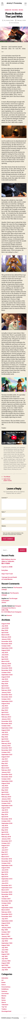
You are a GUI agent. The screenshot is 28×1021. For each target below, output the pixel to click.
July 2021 (4, 759)
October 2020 (6, 779)
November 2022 (6, 723)
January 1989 (5, 967)
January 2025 (6, 666)
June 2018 (4, 828)
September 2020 (7, 781)
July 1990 (4, 958)
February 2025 (6, 663)
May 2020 (4, 790)
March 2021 (5, 768)
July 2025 (4, 652)
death (5, 454)
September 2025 (6, 648)
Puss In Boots (13, 464)
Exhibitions (5, 989)
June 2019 (4, 812)
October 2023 (6, 699)
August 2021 (5, 757)
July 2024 (4, 679)
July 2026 (4, 626)
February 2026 (6, 637)
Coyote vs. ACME (6, 567)
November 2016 (6, 861)
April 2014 (4, 876)
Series (3, 1000)
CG (4, 451)
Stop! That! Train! (7, 574)
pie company (20, 462)
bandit (15, 449)
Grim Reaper (16, 457)
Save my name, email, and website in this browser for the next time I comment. (13, 533)
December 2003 (6, 914)
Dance (3, 984)
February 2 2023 (21, 20)
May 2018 (4, 830)
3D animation (7, 447)
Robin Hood (15, 466)
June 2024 (4, 681)
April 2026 (4, 632)
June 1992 (4, 950)
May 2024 (4, 683)
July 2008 (4, 896)
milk (24, 461)
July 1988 (4, 969)
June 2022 (4, 734)
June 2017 (4, 850)
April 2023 (4, 712)
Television (4, 1004)
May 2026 (4, 630)
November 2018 (6, 819)
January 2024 (6, 692)
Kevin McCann (12, 461)
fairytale (22, 454)
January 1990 (6, 961)
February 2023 (6, 717)
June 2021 (4, 761)
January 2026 (6, 639)
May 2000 (4, 925)
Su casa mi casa (15, 467)
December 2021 (6, 748)
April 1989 (4, 965)
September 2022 (6, 728)
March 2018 (5, 834)
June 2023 (4, 708)
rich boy (9, 466)
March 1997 (5, 934)
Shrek (9, 467)
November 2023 (6, 697)
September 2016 (6, 865)
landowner (19, 461)
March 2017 (5, 856)
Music (3, 998)
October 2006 (6, 903)
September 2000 (7, 921)
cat (23, 449)
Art (2, 980)
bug (21, 449)
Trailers (4, 1009)
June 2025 (4, 655)
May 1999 (4, 930)
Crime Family (7, 452)
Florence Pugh (7, 456)
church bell (16, 451)
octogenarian (12, 462)
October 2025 (6, 646)
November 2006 (6, 901)
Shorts (3, 1002)
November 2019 (6, 801)
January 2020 (6, 799)
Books (3, 982)
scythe (5, 467)
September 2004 (7, 907)
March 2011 (5, 890)
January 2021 (5, 772)
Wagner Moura (7, 469)
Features (15, 9)
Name (3, 512)
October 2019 (5, 803)
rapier (18, 464)
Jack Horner (19, 459)
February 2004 (6, 912)
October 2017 (5, 843)
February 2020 (6, 796)
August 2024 (5, 677)
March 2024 (5, 688)
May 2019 (4, 814)
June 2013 (4, 881)
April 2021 (4, 765)
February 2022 (6, 743)
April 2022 (4, 739)
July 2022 (4, 732)
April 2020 (4, 792)
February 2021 (6, 770)
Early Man (4, 570)
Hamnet (9, 615)
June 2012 (4, 883)
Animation (8, 9)
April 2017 (4, 854)
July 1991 (4, 956)
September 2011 (6, 887)
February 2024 (6, 690)
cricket (22, 451)
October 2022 (5, 725)
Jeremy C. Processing (14, 3)
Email (3, 519)
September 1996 (6, 938)
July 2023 (4, 706)
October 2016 (5, 863)
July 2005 (4, 905)
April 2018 (4, 832)
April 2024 (4, 686)
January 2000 (6, 927)
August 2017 (5, 845)
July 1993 (4, 947)
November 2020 (6, 777)
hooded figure (11, 459)
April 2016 (4, 872)
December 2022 (6, 721)
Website (3, 526)
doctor (9, 454)
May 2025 (4, 657)
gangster (14, 456)
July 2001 (4, 918)
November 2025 (6, 643)
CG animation (9, 451)
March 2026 (5, 635)
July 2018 (4, 825)
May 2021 (4, 763)
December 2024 (6, 668)
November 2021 (6, 750)
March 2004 (5, 910)
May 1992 (4, 952)
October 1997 (5, 932)
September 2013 (6, 879)
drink (12, 454)
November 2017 (6, 841)
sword (22, 467)
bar (18, 449)
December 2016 (6, 859)
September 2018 (6, 823)
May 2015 (4, 874)
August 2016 (5, 867)
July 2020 (4, 785)
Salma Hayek (21, 466)
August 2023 (5, 703)
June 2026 (4, 628)
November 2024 (6, 670)
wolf (20, 469)
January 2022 (6, 745)
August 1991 (5, 954)
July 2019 (4, 810)
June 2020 (5, 788)
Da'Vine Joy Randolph (17, 452)
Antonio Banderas (8, 449)
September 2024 (6, 674)
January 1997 (5, 936)
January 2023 (6, 719)
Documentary (5, 987)
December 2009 (6, 892)
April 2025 (4, 659)
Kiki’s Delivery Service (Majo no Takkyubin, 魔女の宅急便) (8, 561)
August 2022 (5, 730)
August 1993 (5, 945)
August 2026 (5, 623)
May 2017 (4, 852)
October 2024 (6, 672)
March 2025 (5, 661)
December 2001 (6, 916)
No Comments (15, 22)
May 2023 (4, 710)
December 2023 (6, 694)
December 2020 (6, 774)
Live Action (5, 993)
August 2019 (5, 808)
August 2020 (5, 783)
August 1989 (5, 963)
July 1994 (4, 941)
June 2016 (4, 870)
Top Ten (4, 1007)
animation (13, 447)
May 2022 (4, 737)
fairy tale (16, 454)
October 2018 (5, 821)
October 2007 (6, 899)
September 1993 (6, 943)
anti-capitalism (21, 447)
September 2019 (6, 805)
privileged (6, 464)
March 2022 (5, 741)
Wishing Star (15, 469)
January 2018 (5, 839)
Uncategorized (6, 1011)
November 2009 (6, 894)
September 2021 (6, 754)
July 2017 (4, 847)
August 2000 (5, 923)
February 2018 (6, 836)
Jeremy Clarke (10, 20)
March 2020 (5, 794)
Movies (21, 9)
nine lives (6, 462)
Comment (4, 497)
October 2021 (5, 752)
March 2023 (5, 714)
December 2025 (6, 641)
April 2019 (4, 816)
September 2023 (6, 701)
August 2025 (5, 650)
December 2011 (6, 885)
